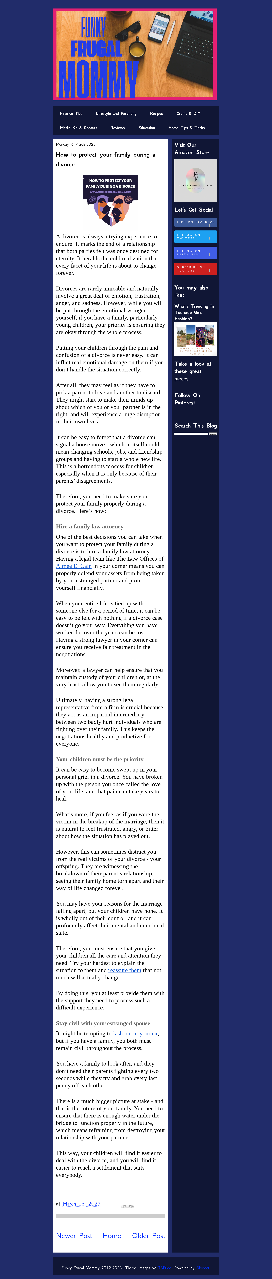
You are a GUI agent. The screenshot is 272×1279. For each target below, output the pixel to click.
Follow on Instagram (189, 253)
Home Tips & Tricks (187, 127)
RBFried (164, 1267)
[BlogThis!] (124, 1206)
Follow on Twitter (189, 236)
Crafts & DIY (188, 113)
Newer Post (74, 1235)
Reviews (117, 127)
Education (146, 127)
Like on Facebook (196, 222)
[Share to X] (127, 1206)
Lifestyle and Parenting (116, 113)
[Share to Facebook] (130, 1206)
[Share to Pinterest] (132, 1206)
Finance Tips (71, 113)
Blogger (202, 1267)
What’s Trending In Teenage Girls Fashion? (194, 312)
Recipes (156, 113)
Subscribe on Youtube (191, 269)
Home (112, 1235)
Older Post (148, 1235)
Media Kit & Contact (78, 127)
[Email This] (122, 1206)
